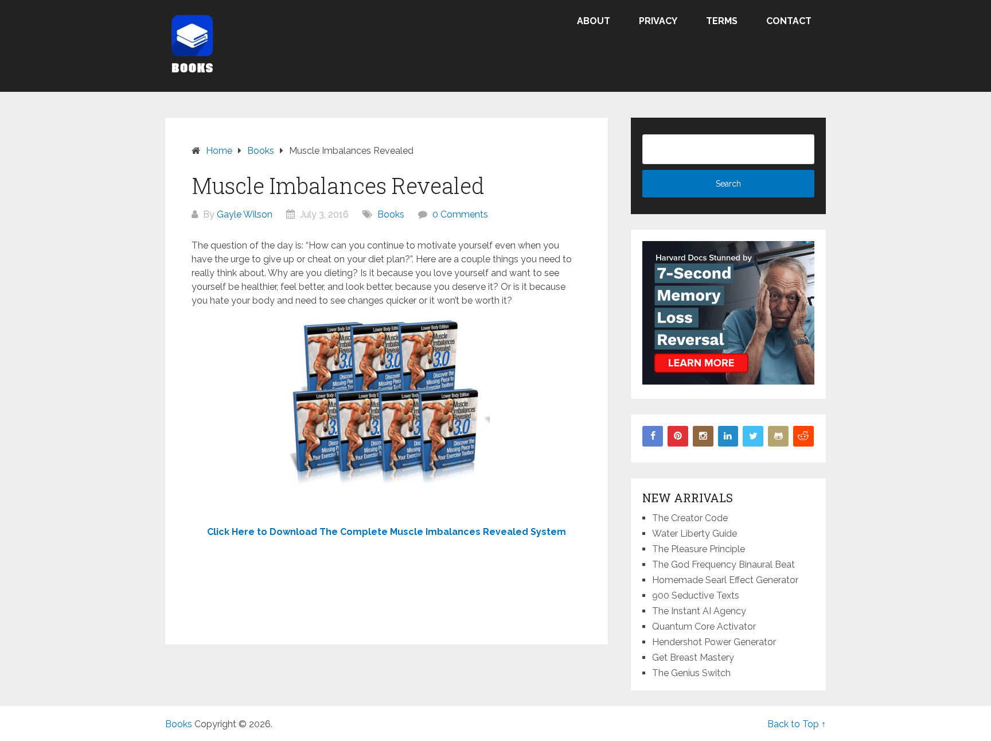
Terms (722, 20)
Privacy (658, 20)
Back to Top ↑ (796, 724)
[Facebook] (652, 436)
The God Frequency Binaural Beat (723, 564)
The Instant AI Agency (699, 611)
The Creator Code (690, 518)
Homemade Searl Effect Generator (725, 580)
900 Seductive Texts (695, 595)
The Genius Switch (691, 673)
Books (390, 214)
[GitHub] (778, 436)
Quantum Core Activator (704, 626)
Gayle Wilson (244, 214)
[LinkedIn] (728, 436)
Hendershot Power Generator (714, 642)
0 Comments (460, 214)
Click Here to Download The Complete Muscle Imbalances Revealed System (386, 531)
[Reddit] (803, 436)
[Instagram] (703, 436)
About (593, 20)
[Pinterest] (678, 436)
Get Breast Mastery (693, 657)
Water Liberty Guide (694, 533)
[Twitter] (753, 436)
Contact (788, 20)
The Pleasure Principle (698, 549)
